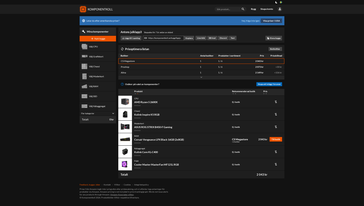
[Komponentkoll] (95, 9)
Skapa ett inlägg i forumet (269, 84)
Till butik (275, 139)
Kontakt (107, 184)
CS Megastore (240, 139)
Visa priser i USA (271, 20)
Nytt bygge (98, 38)
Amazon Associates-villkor (122, 194)
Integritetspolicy (141, 184)
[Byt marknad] (281, 2)
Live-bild (201, 38)
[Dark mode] (276, 2)
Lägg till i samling (131, 38)
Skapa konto (266, 9)
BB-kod (212, 38)
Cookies (127, 184)
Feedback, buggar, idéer (90, 184)
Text (233, 38)
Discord (223, 38)
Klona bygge (274, 38)
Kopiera (189, 38)
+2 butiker (236, 142)
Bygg (253, 9)
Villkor (117, 184)
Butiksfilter (276, 49)
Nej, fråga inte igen (251, 20)
